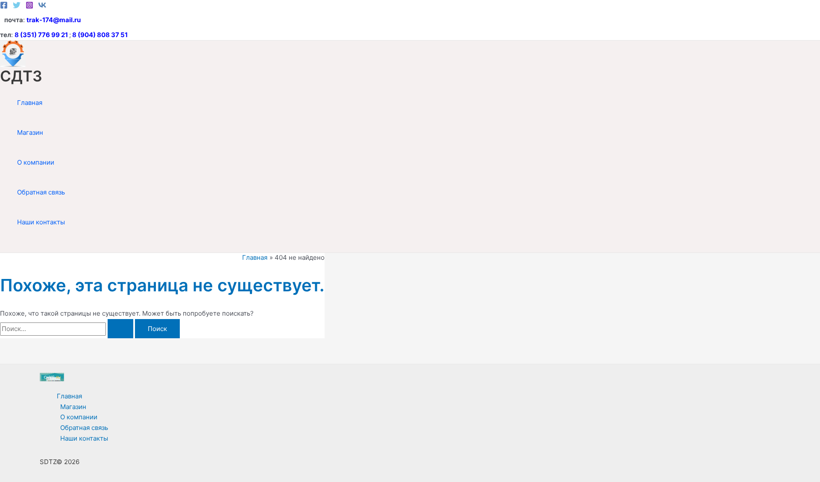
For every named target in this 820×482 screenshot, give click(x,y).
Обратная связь (41, 192)
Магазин (30, 132)
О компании (35, 162)
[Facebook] (4, 7)
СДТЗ (21, 76)
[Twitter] (16, 7)
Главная (29, 103)
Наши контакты (41, 222)
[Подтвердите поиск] (120, 328)
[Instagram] (29, 7)
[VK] (42, 7)
